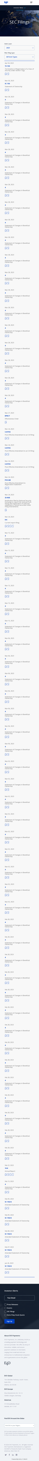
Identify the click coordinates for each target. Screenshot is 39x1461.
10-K (6, 1168)
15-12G (7, 66)
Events (9, 1308)
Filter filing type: (9, 53)
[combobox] (19, 1425)
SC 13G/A (8, 1202)
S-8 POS (8, 432)
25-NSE (7, 498)
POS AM (8, 480)
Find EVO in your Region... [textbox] (13, 1425)
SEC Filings (11, 1311)
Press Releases (12, 1304)
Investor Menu (18, 8)
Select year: (8, 43)
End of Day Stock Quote (16, 1315)
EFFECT (7, 416)
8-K (6, 520)
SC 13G (7, 84)
